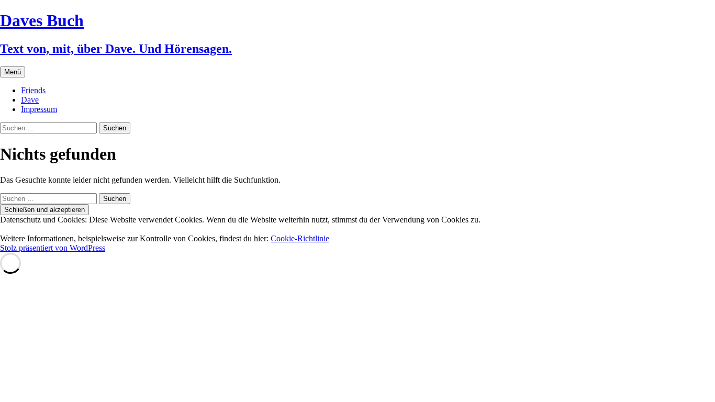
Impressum (39, 109)
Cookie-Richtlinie (300, 238)
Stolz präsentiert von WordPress (52, 247)
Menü (12, 72)
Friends (33, 90)
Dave (30, 99)
